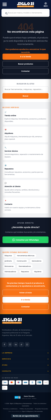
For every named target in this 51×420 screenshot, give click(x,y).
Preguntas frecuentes (41, 408)
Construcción (22, 261)
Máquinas (8, 255)
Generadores (36, 261)
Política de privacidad (26, 408)
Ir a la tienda (25, 56)
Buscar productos (25, 64)
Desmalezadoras (25, 266)
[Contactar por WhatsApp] (27, 344)
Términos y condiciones (10, 408)
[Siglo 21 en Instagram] (10, 344)
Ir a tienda (25, 299)
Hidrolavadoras (10, 271)
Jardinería (8, 261)
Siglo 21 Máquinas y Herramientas (21, 403)
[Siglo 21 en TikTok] (21, 344)
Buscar (25, 96)
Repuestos (25, 271)
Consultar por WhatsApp (27, 240)
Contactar (25, 71)
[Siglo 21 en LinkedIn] (15, 344)
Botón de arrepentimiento (25, 416)
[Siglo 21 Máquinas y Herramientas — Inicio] (12, 321)
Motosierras (9, 266)
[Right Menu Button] (46, 4)
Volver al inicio (25, 292)
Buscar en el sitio (25, 84)
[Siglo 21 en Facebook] (4, 344)
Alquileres (37, 271)
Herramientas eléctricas (25, 255)
